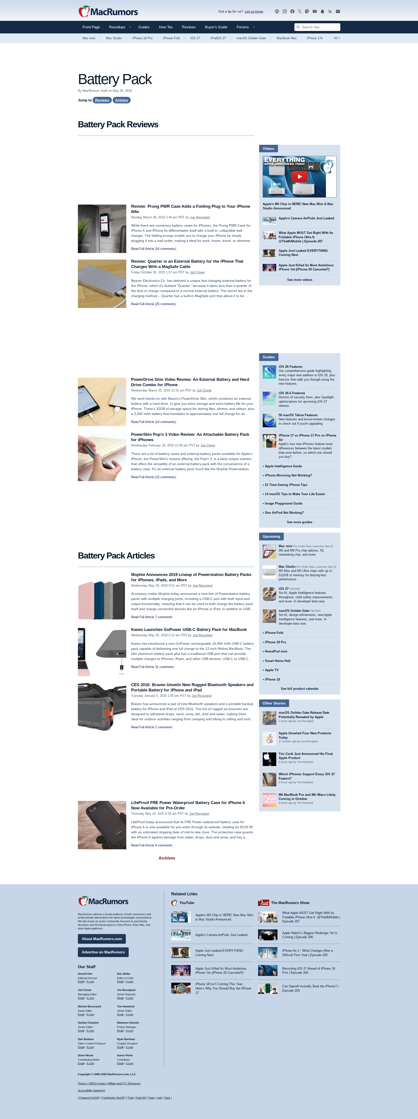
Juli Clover (197, 272)
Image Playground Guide (283, 503)
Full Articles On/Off (113, 1097)
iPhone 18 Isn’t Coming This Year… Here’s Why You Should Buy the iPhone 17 (223, 988)
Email (81, 981)
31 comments (164, 667)
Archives (167, 858)
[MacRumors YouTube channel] (314, 11)
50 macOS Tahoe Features (298, 415)
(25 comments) (165, 304)
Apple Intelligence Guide (283, 466)
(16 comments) (165, 249)
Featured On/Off (89, 1097)
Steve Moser (85, 1055)
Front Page (91, 27)
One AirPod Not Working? (284, 512)
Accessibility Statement (91, 1090)
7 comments (163, 617)
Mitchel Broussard (89, 1006)
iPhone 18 (272, 679)
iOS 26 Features (290, 366)
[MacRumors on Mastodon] (307, 11)
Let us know (254, 11)
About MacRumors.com (102, 939)
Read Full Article (142, 249)
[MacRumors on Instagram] (284, 11)
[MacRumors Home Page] (108, 11)
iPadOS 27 (218, 38)
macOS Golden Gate (251, 38)
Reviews (189, 27)
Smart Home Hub (278, 661)
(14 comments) (165, 422)
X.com (90, 981)
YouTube (186, 903)
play (300, 177)
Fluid (131, 1097)
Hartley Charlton (88, 1022)
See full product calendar (300, 688)
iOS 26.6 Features (292, 393)
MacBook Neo (286, 38)
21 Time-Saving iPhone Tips (286, 485)
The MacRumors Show (290, 903)
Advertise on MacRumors (103, 952)
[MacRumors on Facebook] (292, 11)
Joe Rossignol (200, 217)
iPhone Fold (171, 38)
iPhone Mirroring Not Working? (288, 475)
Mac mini (88, 38)
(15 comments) (165, 477)
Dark (167, 1097)
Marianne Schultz (128, 1022)
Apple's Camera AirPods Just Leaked (306, 218)
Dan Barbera (86, 1039)
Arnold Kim (85, 973)
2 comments (163, 727)
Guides (144, 27)
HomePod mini (276, 651)
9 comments (163, 845)
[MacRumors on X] (300, 11)
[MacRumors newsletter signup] (338, 11)
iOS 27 (195, 38)
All (337, 38)
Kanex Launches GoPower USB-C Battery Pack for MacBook (189, 629)
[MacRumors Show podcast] (277, 11)
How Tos (166, 27)
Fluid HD (141, 1097)
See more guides (299, 522)
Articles (121, 100)
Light (159, 1097)
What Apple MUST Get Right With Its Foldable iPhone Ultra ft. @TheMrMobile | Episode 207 (306, 237)
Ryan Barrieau (126, 1039)
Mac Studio (114, 38)
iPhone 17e (315, 38)
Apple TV (272, 670)
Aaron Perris (125, 1055)
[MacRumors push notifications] (322, 11)
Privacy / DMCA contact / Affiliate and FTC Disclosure (109, 1083)
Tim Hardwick (125, 1006)
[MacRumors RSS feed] (330, 11)
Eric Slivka (123, 973)
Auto (152, 1097)
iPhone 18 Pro (142, 38)
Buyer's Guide (216, 27)
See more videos (299, 280)
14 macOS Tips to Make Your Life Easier (295, 494)
